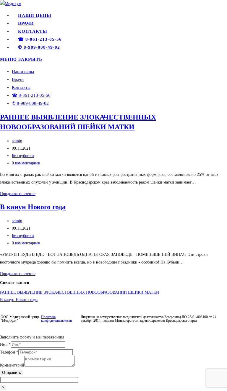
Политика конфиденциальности (56, 319)
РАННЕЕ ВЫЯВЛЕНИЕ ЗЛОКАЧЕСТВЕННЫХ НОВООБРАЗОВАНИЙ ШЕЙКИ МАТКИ (79, 292)
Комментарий (12, 365)
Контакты (21, 87)
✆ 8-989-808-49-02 (30, 103)
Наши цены (23, 71)
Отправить (11, 372)
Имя (5, 344)
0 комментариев (26, 163)
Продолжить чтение (17, 194)
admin (17, 141)
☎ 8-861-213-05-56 (31, 95)
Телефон (9, 352)
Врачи (18, 79)
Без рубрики (23, 155)
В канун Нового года (33, 207)
